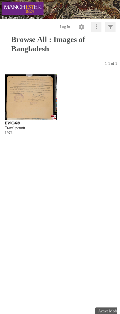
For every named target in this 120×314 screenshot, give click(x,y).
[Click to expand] (110, 27)
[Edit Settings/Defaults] (81, 27)
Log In (65, 27)
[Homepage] (60, 9)
